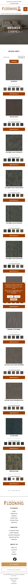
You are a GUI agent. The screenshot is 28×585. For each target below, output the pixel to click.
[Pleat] (17, 230)
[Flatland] (22, 124)
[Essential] (9, 337)
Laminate (14, 515)
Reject (17, 296)
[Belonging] (14, 319)
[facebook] (15, 559)
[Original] (22, 337)
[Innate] (17, 337)
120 (16, 490)
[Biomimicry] (14, 142)
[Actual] (14, 71)
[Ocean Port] (10, 443)
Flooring (6, 13)
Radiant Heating (14, 537)
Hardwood (14, 513)
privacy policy (16, 290)
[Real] (22, 89)
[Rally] (17, 372)
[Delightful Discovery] (14, 461)
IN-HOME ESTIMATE (14, 530)
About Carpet (11, 13)
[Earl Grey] (18, 443)
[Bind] (14, 213)
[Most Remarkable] (9, 478)
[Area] (14, 107)
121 (19, 490)
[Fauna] (17, 124)
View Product (14, 94)
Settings (14, 299)
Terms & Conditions (14, 578)
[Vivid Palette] (22, 478)
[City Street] (22, 443)
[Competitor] (13, 372)
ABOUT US (14, 544)
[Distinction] (22, 159)
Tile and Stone (14, 520)
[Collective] (13, 159)
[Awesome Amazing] (17, 478)
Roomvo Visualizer (14, 535)
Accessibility (14, 583)
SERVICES (14, 527)
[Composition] (17, 159)
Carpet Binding (14, 532)
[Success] (22, 372)
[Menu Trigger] (25, 9)
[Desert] (9, 124)
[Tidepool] (14, 426)
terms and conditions (12, 291)
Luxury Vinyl (14, 518)
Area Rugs (14, 522)
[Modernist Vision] (13, 478)
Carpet (14, 511)
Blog (14, 552)
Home (2, 13)
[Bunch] (9, 230)
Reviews (14, 554)
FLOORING (14, 508)
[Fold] (13, 230)
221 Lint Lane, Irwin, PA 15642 (14, 1)
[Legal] (17, 89)
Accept (10, 296)
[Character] (9, 159)
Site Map (14, 581)
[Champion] (9, 372)
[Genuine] (13, 89)
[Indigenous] (13, 337)
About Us (14, 547)
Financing (14, 539)
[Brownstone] (14, 443)
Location (14, 549)
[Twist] (22, 230)
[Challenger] (14, 355)
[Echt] (9, 89)
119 (13, 490)
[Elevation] (13, 124)
